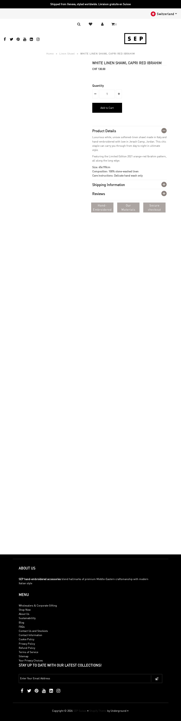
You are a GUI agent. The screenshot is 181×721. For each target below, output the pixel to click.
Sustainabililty (27, 618)
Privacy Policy (27, 643)
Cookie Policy (26, 639)
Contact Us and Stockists (33, 631)
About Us (24, 614)
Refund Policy (27, 648)
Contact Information (30, 635)
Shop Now (25, 609)
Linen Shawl (67, 53)
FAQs (22, 626)
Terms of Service (28, 652)
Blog (21, 622)
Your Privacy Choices (31, 660)
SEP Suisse (80, 710)
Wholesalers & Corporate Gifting (38, 605)
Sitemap (23, 656)
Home (50, 53)
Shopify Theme (98, 710)
